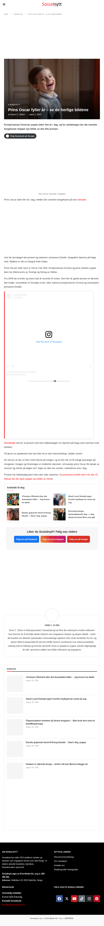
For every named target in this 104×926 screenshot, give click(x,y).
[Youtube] (74, 898)
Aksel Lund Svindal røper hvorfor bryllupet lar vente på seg (81, 499)
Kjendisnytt (18, 14)
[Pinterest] (96, 898)
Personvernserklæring (64, 857)
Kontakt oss (59, 865)
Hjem (6, 14)
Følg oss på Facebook (26, 539)
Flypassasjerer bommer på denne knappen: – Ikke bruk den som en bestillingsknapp (60, 722)
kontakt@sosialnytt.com (13, 905)
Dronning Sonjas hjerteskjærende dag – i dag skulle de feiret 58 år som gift (81, 514)
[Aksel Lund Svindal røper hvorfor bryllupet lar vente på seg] (59, 499)
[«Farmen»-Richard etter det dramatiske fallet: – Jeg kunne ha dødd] (13, 499)
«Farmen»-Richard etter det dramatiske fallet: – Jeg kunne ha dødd (36, 499)
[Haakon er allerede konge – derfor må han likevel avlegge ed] (15, 771)
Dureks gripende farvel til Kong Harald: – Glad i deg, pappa (56, 742)
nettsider (81, 199)
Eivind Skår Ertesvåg (12, 897)
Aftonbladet (9, 443)
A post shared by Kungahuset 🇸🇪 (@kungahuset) (49, 381)
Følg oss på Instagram (53, 539)
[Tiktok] (81, 898)
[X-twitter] (67, 898)
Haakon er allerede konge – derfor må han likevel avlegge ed (57, 764)
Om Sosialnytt (10, 852)
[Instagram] (89, 898)
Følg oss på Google (78, 539)
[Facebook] (59, 898)
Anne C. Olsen (18, 114)
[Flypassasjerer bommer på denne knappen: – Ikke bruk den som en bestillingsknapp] (15, 727)
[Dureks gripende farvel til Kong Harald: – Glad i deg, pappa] (13, 514)
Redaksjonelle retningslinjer (66, 869)
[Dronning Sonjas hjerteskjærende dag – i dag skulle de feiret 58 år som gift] (59, 514)
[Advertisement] (52, 37)
